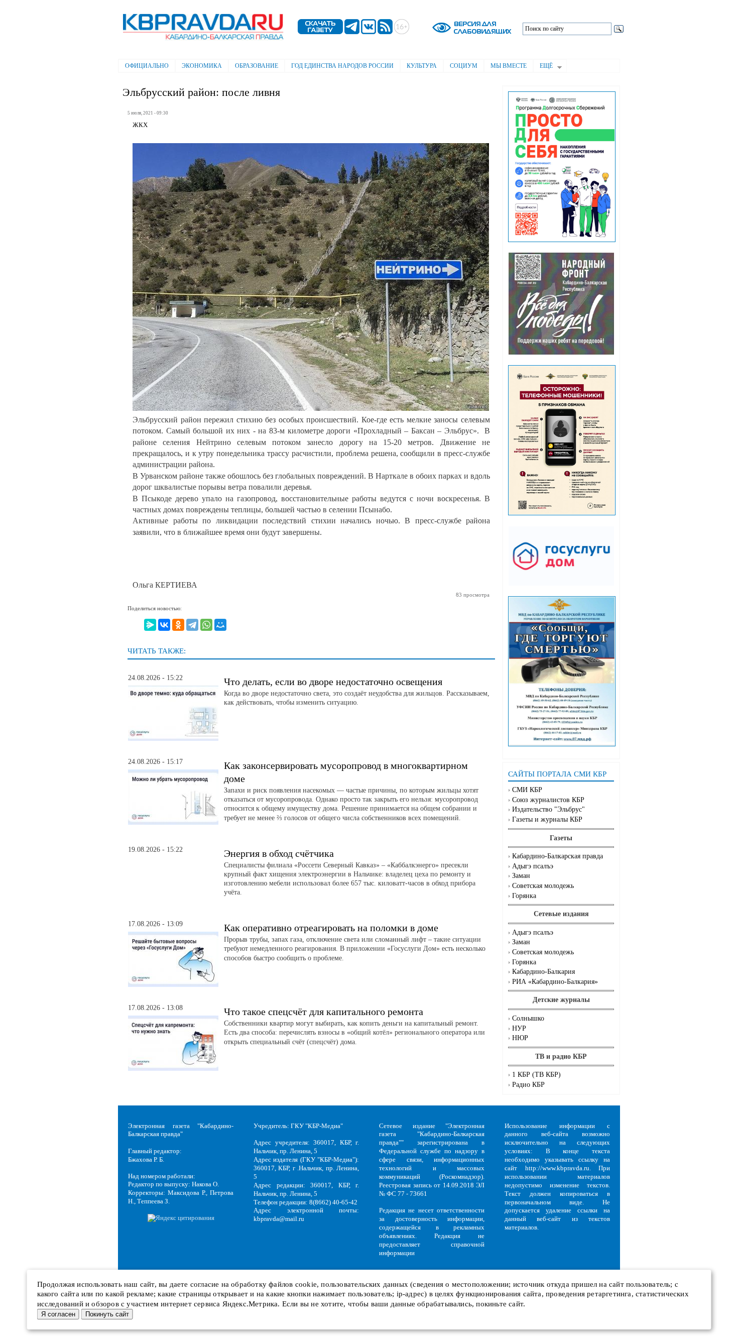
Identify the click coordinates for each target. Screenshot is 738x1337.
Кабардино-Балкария (543, 971)
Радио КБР (528, 1084)
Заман (521, 875)
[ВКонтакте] (164, 625)
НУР (519, 1028)
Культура (422, 65)
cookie (306, 1284)
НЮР (520, 1038)
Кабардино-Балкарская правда (557, 856)
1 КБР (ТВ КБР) (536, 1074)
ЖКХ (140, 125)
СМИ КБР (527, 790)
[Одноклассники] (178, 625)
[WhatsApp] (206, 625)
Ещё (543, 66)
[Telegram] (192, 625)
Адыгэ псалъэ (532, 866)
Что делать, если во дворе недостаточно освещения (333, 681)
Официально (147, 65)
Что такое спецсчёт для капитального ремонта (323, 1011)
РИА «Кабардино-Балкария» (555, 981)
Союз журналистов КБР (548, 800)
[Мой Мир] (220, 625)
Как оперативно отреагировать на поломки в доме (331, 927)
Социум (463, 65)
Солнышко (528, 1018)
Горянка (524, 896)
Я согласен (58, 1314)
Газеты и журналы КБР (547, 819)
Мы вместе (508, 65)
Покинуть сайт (107, 1314)
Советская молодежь (543, 885)
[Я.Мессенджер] (150, 625)
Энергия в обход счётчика (279, 853)
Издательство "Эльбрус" (548, 809)
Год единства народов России (342, 65)
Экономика (202, 65)
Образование (256, 65)
